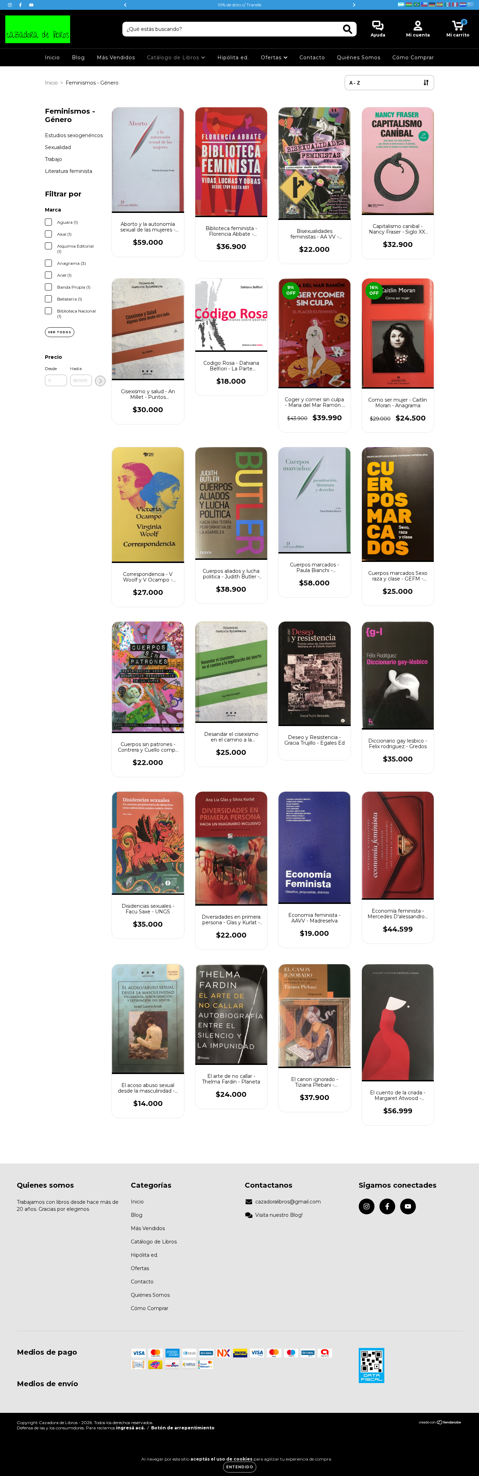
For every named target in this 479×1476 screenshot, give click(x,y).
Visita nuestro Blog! (279, 1215)
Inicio (52, 57)
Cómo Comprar (413, 57)
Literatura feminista (68, 171)
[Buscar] (347, 29)
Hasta (76, 368)
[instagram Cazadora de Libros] (10, 5)
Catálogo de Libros (174, 57)
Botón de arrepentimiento (183, 1427)
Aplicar (100, 381)
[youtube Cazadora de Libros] (31, 5)
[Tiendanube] (440, 1423)
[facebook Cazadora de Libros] (21, 5)
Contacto (312, 57)
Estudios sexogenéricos (74, 135)
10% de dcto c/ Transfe (239, 4)
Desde (51, 368)
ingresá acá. (130, 1427)
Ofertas (272, 57)
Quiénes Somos (358, 57)
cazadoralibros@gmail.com (288, 1202)
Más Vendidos (116, 57)
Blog (78, 57)
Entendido (239, 1467)
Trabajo (53, 159)
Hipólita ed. (233, 57)
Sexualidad (58, 147)
